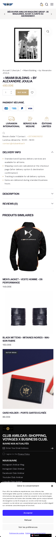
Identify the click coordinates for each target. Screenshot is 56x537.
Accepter (28, 513)
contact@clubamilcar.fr (14, 143)
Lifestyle (16, 70)
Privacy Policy (24, 454)
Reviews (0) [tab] (10, 203)
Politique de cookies (16, 533)
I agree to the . (18, 454)
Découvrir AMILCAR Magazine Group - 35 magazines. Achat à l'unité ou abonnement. (28, 14)
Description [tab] (11, 193)
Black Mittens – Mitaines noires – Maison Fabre (26, 339)
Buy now (22, 92)
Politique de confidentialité (35, 533)
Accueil (6, 70)
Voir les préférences (28, 527)
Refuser (28, 520)
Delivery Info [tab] (12, 152)
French (36, 535)
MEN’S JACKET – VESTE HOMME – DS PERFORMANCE (22, 281)
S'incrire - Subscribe (51, 448)
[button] (52, 486)
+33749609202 (35, 136)
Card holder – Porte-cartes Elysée (24, 412)
